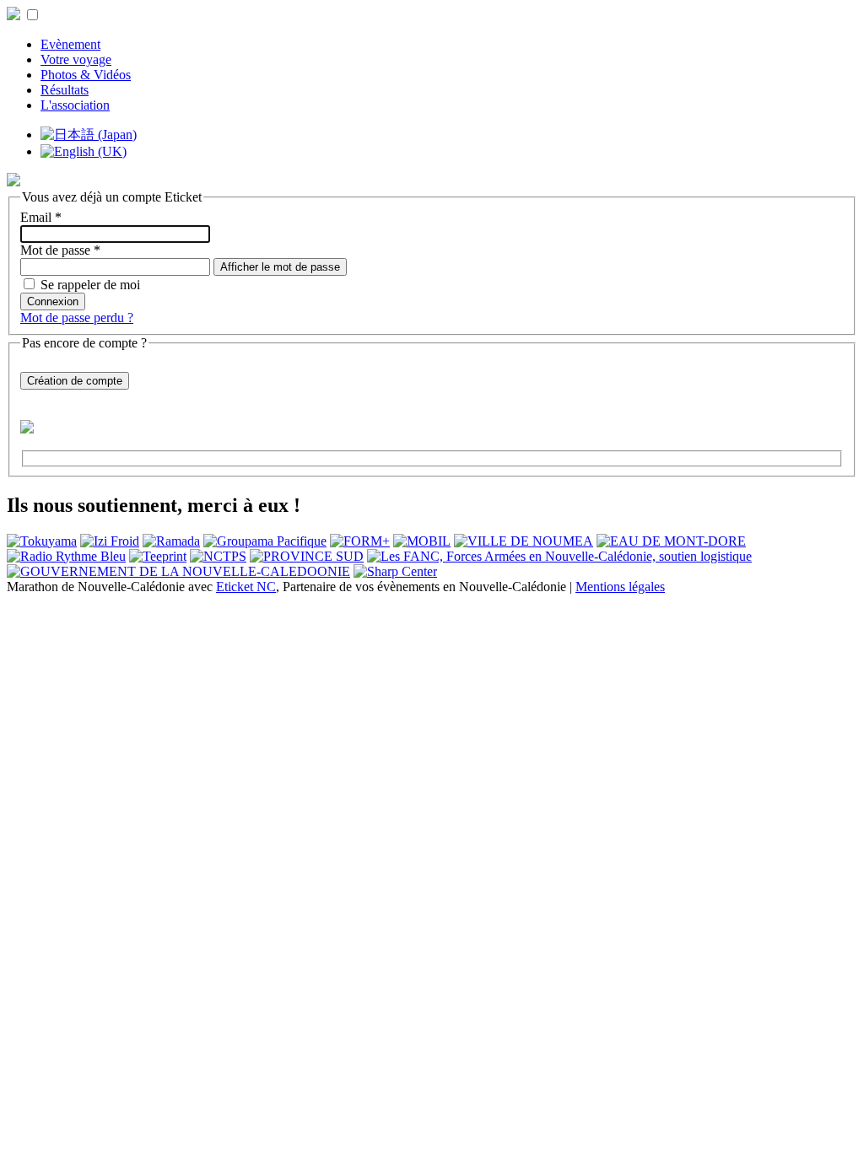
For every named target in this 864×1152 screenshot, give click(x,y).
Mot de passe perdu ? (76, 317)
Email (41, 217)
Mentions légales (620, 586)
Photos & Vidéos (85, 74)
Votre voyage (75, 59)
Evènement (70, 44)
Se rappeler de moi (90, 284)
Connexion (52, 301)
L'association (75, 105)
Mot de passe (60, 250)
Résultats (64, 90)
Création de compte (74, 380)
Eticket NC (246, 586)
